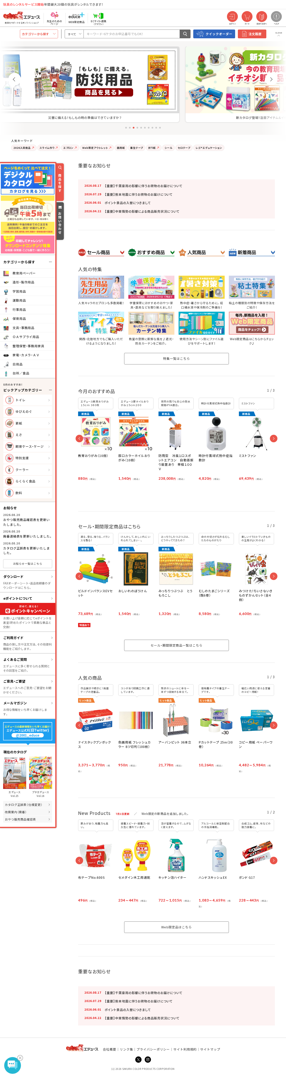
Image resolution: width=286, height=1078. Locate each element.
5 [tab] (141, 128)
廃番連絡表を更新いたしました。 (27, 536)
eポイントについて (17, 598)
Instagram (148, 1059)
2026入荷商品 (22, 147)
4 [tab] (137, 128)
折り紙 (152, 147)
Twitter (138, 1059)
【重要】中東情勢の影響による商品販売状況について (142, 211)
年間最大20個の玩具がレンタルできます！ (53, 4)
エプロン (68, 147)
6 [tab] (145, 128)
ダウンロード (13, 576)
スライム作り (47, 147)
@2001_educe (27, 735)
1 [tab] (126, 128)
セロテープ (184, 147)
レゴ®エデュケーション (209, 147)
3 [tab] (133, 128)
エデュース (14, 4)
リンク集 (126, 1049)
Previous (14, 79)
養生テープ (136, 147)
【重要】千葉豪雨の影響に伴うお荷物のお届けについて (144, 186)
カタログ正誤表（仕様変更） (24, 805)
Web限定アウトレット (95, 147)
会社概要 (109, 1049)
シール (169, 147)
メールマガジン (15, 702)
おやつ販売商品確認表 (20, 819)
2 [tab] (130, 128)
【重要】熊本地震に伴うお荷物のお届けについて (139, 194)
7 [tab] (148, 128)
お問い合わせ (60, 222)
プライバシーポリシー (153, 1049)
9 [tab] (156, 128)
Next (271, 79)
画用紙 (121, 147)
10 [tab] (160, 128)
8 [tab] (152, 128)
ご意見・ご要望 (14, 681)
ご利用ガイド (13, 637)
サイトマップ (210, 1049)
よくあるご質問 (15, 659)
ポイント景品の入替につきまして (128, 203)
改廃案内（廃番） (16, 812)
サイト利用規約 (185, 1049)
